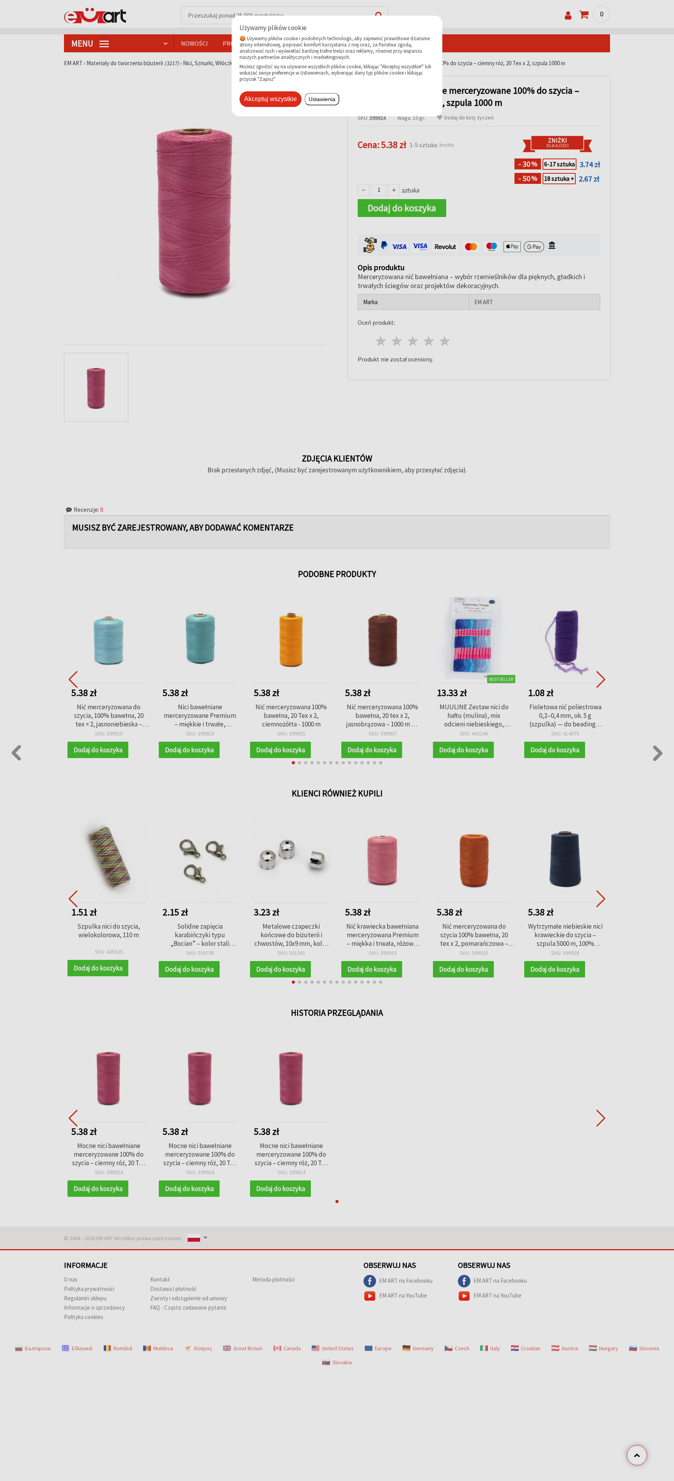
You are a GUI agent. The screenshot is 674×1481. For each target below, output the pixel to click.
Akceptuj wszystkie (270, 99)
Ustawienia (322, 99)
